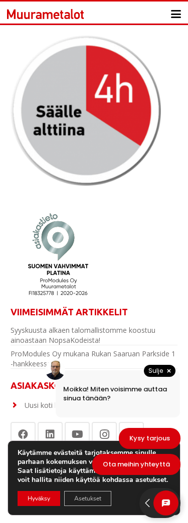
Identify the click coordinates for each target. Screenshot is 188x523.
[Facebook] (23, 434)
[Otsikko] (45, 14)
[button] (175, 14)
